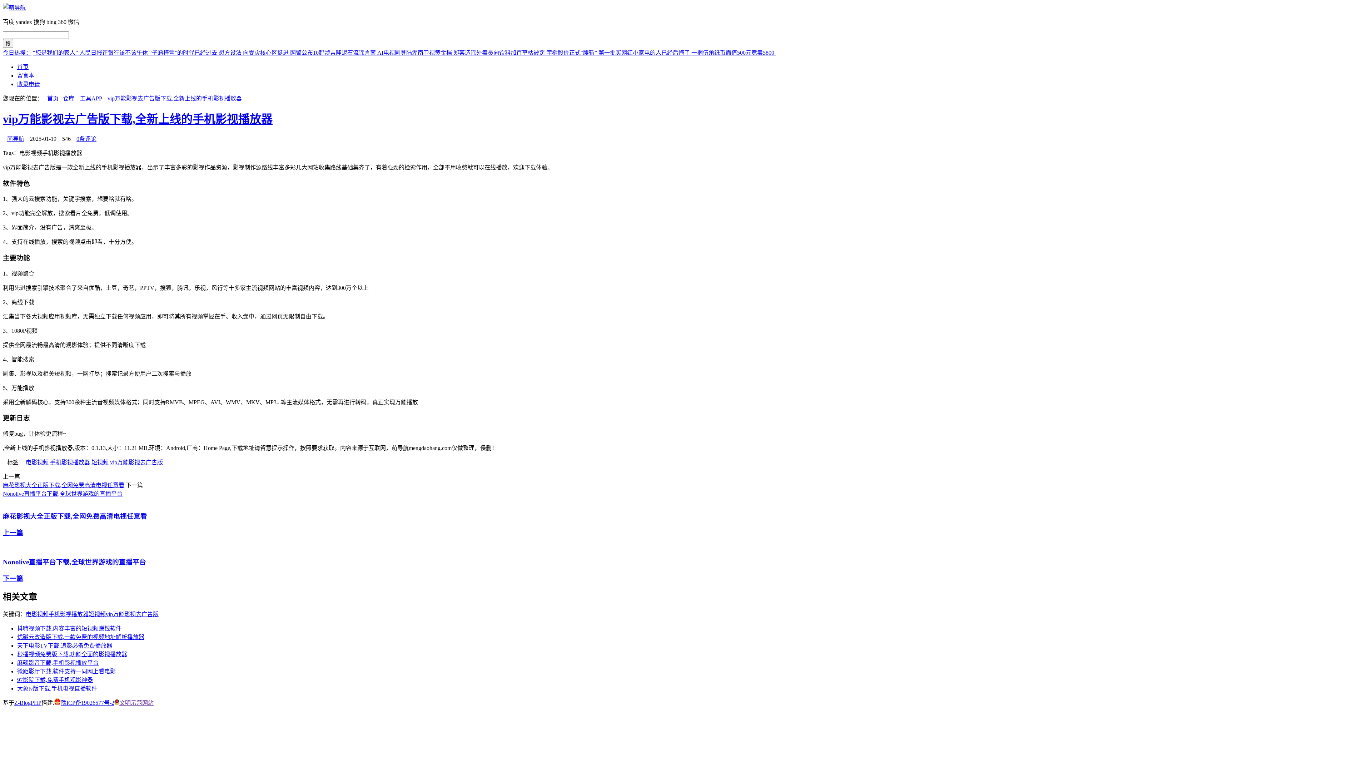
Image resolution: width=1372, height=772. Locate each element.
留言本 (25, 76)
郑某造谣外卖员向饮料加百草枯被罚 (499, 53)
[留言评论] (7, 731)
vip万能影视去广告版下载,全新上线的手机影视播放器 (175, 98)
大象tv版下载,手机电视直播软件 (57, 689)
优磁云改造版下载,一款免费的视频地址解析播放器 (80, 637)
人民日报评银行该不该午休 (114, 53)
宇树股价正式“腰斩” (572, 53)
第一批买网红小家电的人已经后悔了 (644, 53)
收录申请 (28, 84)
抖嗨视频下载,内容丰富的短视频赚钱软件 (69, 628)
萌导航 (15, 139)
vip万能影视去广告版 (136, 462)
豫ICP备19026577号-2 (87, 703)
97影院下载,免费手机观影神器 (55, 680)
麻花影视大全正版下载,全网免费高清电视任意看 (63, 485)
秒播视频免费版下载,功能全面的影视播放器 (72, 654)
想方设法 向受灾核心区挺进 (254, 53)
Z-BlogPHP (27, 703)
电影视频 (37, 462)
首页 (23, 67)
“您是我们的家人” (56, 53)
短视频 (100, 462)
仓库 (68, 98)
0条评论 (86, 139)
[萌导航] (14, 8)
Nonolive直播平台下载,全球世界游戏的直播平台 (63, 494)
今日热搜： (17, 53)
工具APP (91, 98)
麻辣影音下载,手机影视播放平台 (58, 663)
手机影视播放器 (70, 462)
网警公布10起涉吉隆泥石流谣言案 (333, 53)
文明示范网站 (136, 703)
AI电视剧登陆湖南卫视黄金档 (415, 53)
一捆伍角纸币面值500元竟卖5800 (733, 53)
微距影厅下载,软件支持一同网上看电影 (66, 671)
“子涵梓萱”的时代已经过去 (184, 53)
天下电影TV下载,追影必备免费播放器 (64, 646)
